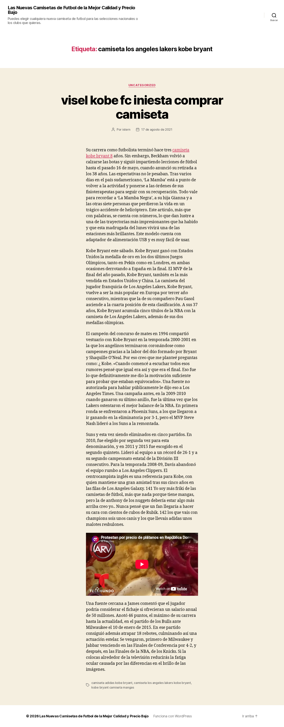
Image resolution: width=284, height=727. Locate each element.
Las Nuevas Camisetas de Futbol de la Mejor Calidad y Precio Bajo (71, 10)
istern (126, 129)
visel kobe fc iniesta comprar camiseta (142, 107)
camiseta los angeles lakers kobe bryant (162, 683)
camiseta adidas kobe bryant (111, 683)
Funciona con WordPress (172, 716)
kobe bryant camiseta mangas (112, 687)
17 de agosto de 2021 (156, 129)
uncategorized (142, 85)
